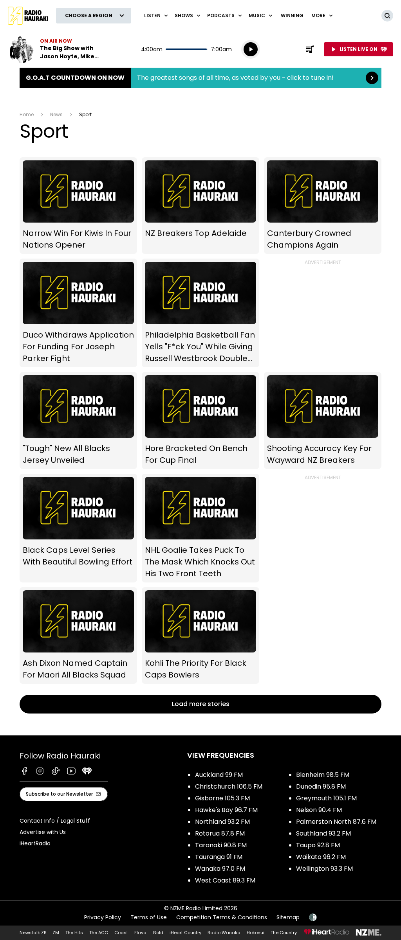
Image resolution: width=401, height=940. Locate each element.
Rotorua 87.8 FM (220, 833)
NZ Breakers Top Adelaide (200, 205)
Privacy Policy (102, 917)
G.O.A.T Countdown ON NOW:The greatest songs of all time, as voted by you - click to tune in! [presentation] (200, 78)
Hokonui (255, 932)
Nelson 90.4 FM (319, 809)
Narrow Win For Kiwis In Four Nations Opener (78, 205)
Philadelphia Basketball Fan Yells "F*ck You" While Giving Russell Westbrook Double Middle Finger (200, 313)
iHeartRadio (35, 843)
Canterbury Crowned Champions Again (322, 205)
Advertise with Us (43, 832)
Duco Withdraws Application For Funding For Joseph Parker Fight (78, 313)
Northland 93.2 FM (222, 821)
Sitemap (288, 917)
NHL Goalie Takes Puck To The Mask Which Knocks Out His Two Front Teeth (200, 528)
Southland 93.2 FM (323, 833)
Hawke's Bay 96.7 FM (226, 809)
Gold (158, 932)
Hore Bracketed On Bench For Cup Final (200, 420)
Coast (121, 932)
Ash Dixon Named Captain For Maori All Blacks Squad (78, 635)
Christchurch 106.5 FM (228, 786)
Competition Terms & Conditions (221, 917)
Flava (140, 932)
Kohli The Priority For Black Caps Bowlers (200, 635)
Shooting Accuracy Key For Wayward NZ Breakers (322, 420)
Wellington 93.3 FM (324, 868)
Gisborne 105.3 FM (222, 798)
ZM (55, 932)
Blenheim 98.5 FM (322, 774)
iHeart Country (185, 932)
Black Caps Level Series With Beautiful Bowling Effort (78, 528)
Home (27, 114)
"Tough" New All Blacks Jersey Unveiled (78, 420)
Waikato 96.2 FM (321, 856)
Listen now (58, 49)
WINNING (292, 15)
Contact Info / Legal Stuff (55, 821)
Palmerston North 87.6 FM (336, 821)
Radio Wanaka (224, 932)
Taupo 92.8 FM (318, 845)
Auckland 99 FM (219, 774)
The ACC (98, 932)
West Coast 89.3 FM (225, 880)
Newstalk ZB (33, 932)
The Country (284, 932)
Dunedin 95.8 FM (321, 786)
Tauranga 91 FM (218, 856)
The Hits (74, 932)
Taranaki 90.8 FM (221, 845)
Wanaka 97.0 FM (220, 868)
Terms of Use (148, 917)
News (56, 114)
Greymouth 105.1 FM (326, 798)
